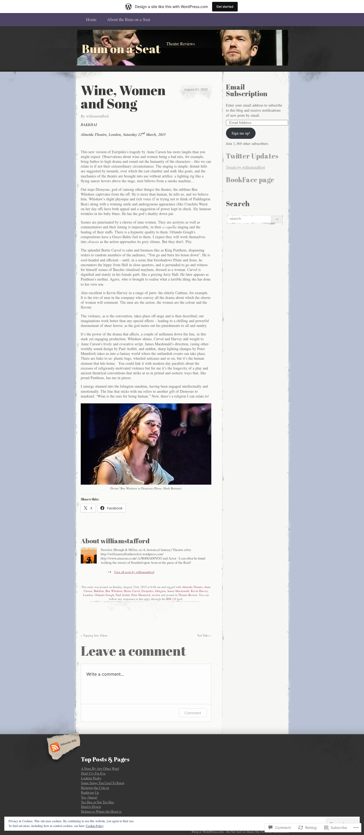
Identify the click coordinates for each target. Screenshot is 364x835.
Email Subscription (246, 90)
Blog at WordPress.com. (208, 831)
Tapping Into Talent (94, 635)
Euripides (147, 591)
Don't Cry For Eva (93, 773)
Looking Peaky (91, 778)
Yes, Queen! (89, 797)
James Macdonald (178, 591)
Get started (224, 7)
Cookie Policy (95, 826)
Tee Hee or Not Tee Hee (97, 802)
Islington (160, 591)
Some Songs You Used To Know (102, 782)
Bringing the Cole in (95, 787)
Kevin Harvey (199, 591)
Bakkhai (99, 591)
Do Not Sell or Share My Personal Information (257, 831)
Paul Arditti (123, 595)
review (156, 595)
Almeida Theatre (192, 587)
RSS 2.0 (171, 599)
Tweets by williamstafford (245, 167)
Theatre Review (187, 595)
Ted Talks (204, 635)
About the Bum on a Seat (128, 19)
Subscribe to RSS (63, 748)
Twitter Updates (252, 155)
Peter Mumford (140, 595)
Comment (192, 713)
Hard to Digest (91, 806)
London (88, 595)
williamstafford (97, 116)
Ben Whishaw (114, 591)
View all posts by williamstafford (134, 572)
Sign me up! (241, 133)
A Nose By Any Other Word (100, 768)
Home (91, 19)
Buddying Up (90, 792)
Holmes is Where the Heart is (101, 811)
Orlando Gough (104, 595)
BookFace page (250, 179)
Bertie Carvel (132, 591)
